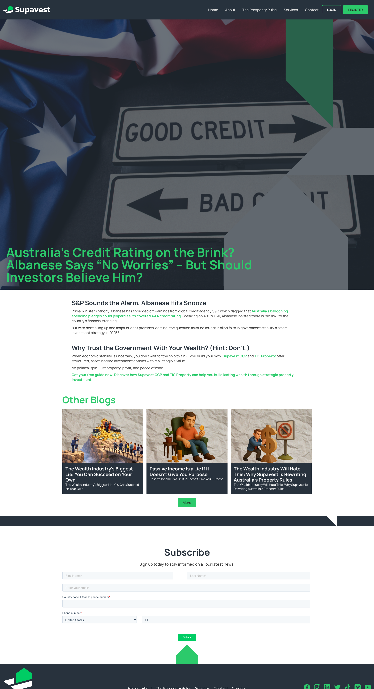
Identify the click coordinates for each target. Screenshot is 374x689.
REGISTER (355, 10)
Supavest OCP (235, 356)
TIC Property (265, 356)
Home (213, 9)
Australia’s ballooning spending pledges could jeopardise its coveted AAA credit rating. (180, 313)
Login (331, 10)
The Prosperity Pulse (259, 9)
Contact (311, 9)
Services (291, 9)
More (187, 502)
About (230, 9)
